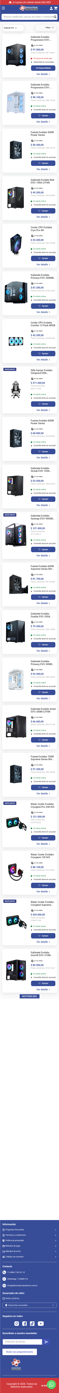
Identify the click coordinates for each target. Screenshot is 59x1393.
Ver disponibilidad (43, 68)
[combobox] (29, 17)
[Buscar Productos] (55, 17)
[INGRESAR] (52, 8)
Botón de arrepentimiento (19, 1351)
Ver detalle (42, 74)
